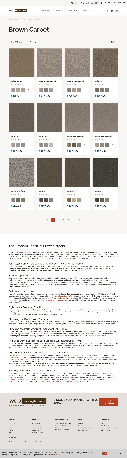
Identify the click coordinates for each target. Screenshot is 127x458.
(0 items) (117, 11)
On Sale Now (12, 437)
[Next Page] (79, 220)
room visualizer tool (44, 379)
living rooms (47, 334)
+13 (28, 200)
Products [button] (45, 11)
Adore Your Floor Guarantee (85, 428)
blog (13, 314)
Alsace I (15, 136)
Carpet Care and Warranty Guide (57, 300)
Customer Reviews (83, 425)
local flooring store (21, 252)
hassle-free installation (17, 359)
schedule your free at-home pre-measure (68, 381)
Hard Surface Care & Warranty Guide (63, 426)
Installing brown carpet (17, 355)
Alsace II (43, 136)
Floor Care (11, 435)
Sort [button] (112, 42)
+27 (56, 200)
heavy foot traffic (65, 296)
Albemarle (16, 81)
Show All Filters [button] (16, 42)
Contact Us (86, 11)
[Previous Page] (48, 220)
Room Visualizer (36, 423)
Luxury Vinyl (12, 423)
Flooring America (13, 19)
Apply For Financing (106, 430)
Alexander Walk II (75, 81)
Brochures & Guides (37, 432)
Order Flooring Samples (107, 425)
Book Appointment (109, 402)
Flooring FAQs (35, 430)
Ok (105, 453)
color (98, 322)
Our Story (80, 423)
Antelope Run (18, 191)
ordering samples (17, 379)
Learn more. (55, 455)
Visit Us (74, 3)
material (92, 322)
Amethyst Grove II (104, 136)
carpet (38, 331)
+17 (84, 145)
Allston (98, 81)
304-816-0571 (119, 3)
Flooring (23, 19)
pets (86, 268)
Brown (32, 42)
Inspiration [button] (58, 11)
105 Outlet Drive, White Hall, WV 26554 (30, 442)
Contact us (43, 381)
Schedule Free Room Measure (109, 428)
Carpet (30, 19)
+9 (56, 90)
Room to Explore (36, 425)
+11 (28, 90)
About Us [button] (72, 11)
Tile (10, 432)
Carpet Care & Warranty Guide (63, 423)
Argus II (71, 191)
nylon (112, 331)
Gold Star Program (83, 430)
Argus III (99, 191)
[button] (107, 10)
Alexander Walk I (47, 81)
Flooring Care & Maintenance (63, 429)
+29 (28, 145)
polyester (12, 334)
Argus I (42, 191)
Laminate (11, 430)
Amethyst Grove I (75, 136)
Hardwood (11, 425)
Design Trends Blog (37, 428)
